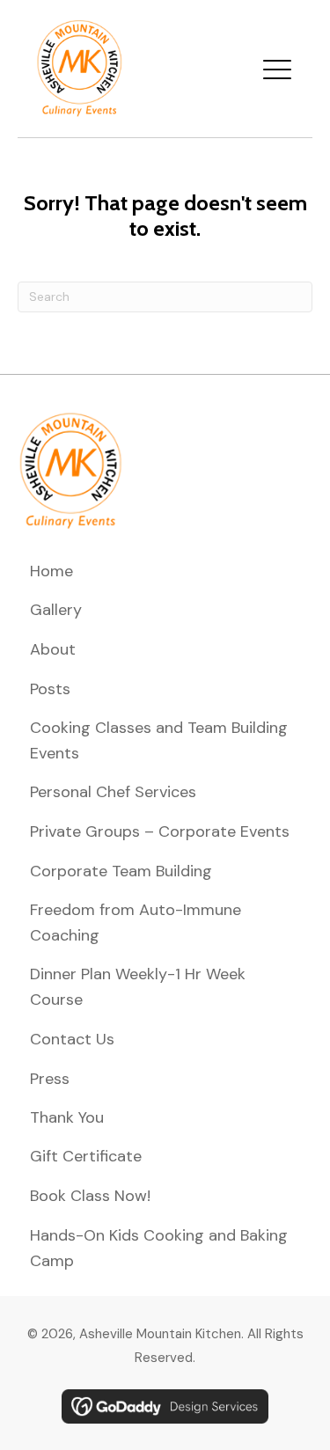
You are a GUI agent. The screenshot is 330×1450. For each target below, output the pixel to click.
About (53, 649)
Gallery (56, 609)
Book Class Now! (90, 1195)
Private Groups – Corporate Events (160, 831)
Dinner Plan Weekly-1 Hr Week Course (138, 986)
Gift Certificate (86, 1156)
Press (50, 1078)
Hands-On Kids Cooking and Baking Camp (159, 1248)
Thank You (67, 1117)
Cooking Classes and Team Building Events (159, 740)
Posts (50, 688)
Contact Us (72, 1039)
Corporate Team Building (121, 871)
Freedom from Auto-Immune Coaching (135, 922)
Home (51, 571)
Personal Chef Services (113, 791)
